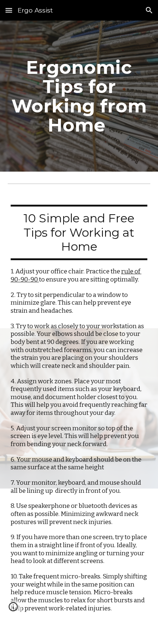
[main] (79, 96)
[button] (9, 10)
